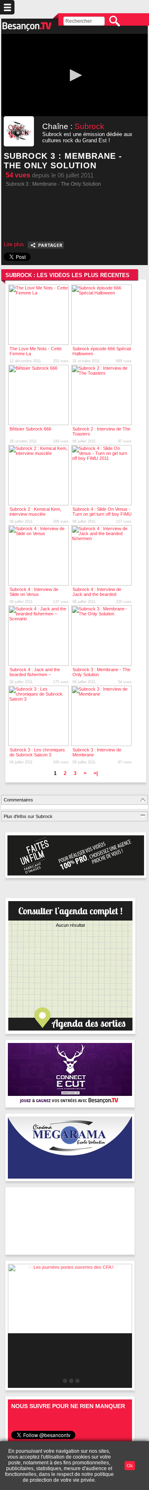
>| (96, 773)
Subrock (89, 126)
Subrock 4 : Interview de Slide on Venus (34, 592)
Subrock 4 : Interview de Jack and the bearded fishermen (96, 594)
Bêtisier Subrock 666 (30, 428)
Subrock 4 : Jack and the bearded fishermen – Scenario (35, 674)
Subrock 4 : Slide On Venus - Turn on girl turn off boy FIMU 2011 (102, 514)
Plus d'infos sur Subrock (28, 816)
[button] (74, 75)
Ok (130, 1465)
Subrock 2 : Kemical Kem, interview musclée (35, 512)
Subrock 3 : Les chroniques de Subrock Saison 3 (37, 752)
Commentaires (18, 799)
